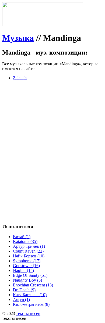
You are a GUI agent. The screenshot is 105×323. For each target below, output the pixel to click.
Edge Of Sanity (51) (30, 275)
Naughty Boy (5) (27, 280)
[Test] (42, 25)
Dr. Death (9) (24, 290)
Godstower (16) (26, 265)
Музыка (18, 38)
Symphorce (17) (26, 261)
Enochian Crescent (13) (33, 285)
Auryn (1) (21, 299)
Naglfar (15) (23, 270)
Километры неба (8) (31, 304)
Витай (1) (21, 236)
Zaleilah (20, 78)
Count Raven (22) (28, 251)
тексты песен (28, 313)
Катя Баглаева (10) (30, 294)
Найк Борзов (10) (28, 256)
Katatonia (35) (25, 241)
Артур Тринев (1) (29, 246)
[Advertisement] (52, 137)
